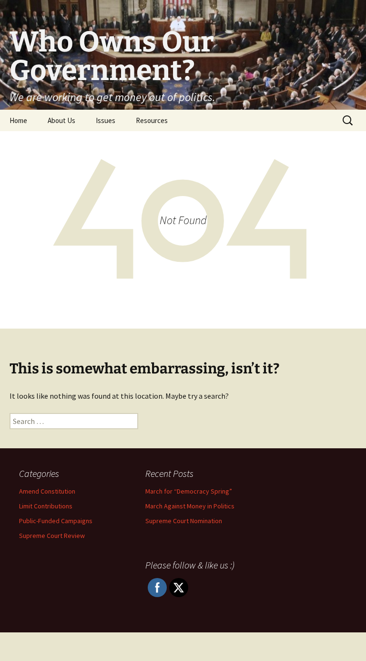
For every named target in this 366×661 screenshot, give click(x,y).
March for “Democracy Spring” (188, 491)
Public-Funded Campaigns (55, 520)
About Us (61, 120)
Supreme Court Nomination (183, 520)
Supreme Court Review (52, 535)
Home (18, 120)
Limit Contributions (45, 506)
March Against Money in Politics (189, 506)
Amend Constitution (47, 491)
